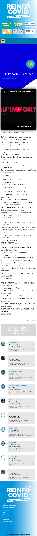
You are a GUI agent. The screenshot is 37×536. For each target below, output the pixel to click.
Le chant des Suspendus (13, 428)
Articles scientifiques (8, 507)
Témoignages (6, 510)
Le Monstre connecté (12, 442)
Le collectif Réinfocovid (9, 505)
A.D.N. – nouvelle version (13, 413)
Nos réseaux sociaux (8, 524)
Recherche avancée (8, 521)
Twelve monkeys (11, 356)
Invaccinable (11, 470)
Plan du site (6, 519)
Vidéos (4, 512)
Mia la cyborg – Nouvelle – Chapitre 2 (15, 371)
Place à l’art (6, 515)
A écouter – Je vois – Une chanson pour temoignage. (18, 385)
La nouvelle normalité (13, 456)
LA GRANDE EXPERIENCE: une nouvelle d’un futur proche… (18, 342)
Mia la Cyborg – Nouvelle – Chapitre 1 (15, 399)
